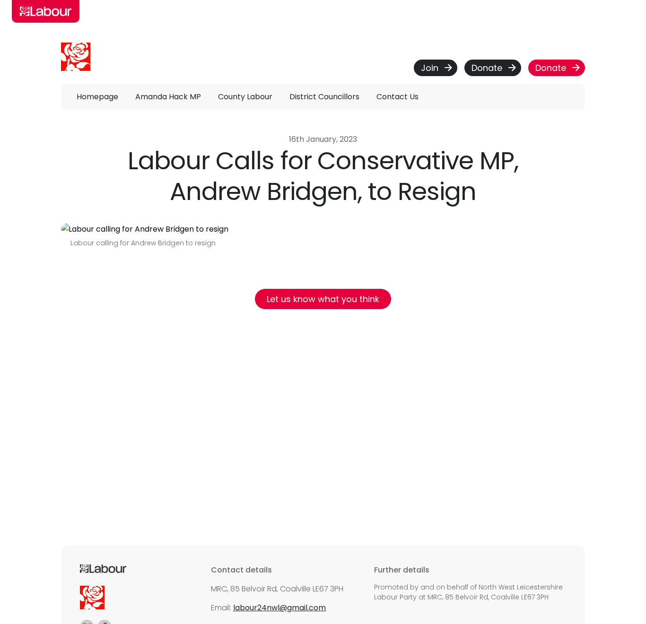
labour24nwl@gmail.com (279, 607)
